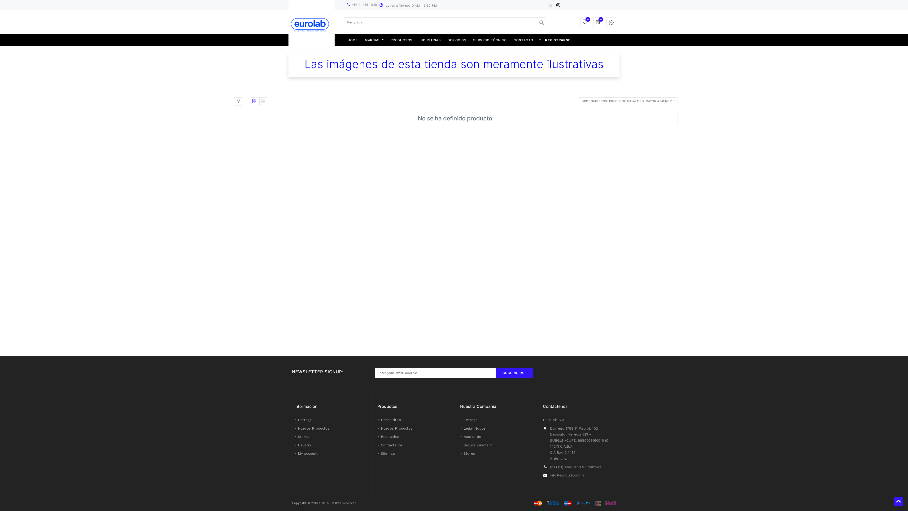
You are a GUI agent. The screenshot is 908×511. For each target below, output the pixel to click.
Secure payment (478, 445)
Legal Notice (474, 428)
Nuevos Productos (313, 428)
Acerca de (472, 437)
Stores (303, 437)
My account (308, 453)
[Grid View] (254, 101)
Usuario (304, 445)
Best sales (390, 437)
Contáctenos (392, 445)
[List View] (263, 101)
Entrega (305, 420)
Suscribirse (515, 373)
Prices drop (391, 420)
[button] (540, 40)
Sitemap (388, 453)
